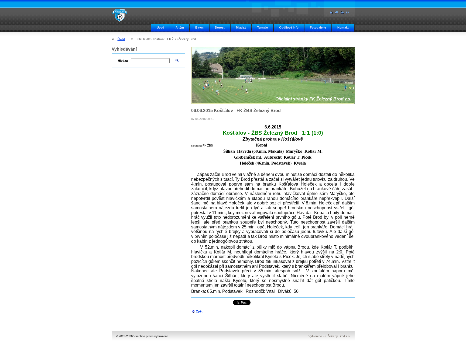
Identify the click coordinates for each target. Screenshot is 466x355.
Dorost (220, 27)
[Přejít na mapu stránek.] (336, 12)
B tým (199, 27)
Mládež (241, 27)
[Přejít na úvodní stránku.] (120, 15)
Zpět (199, 311)
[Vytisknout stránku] (342, 12)
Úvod (160, 27)
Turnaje (262, 27)
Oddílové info (289, 27)
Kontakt (343, 27)
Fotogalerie (318, 27)
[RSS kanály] (347, 12)
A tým (180, 27)
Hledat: (123, 60)
